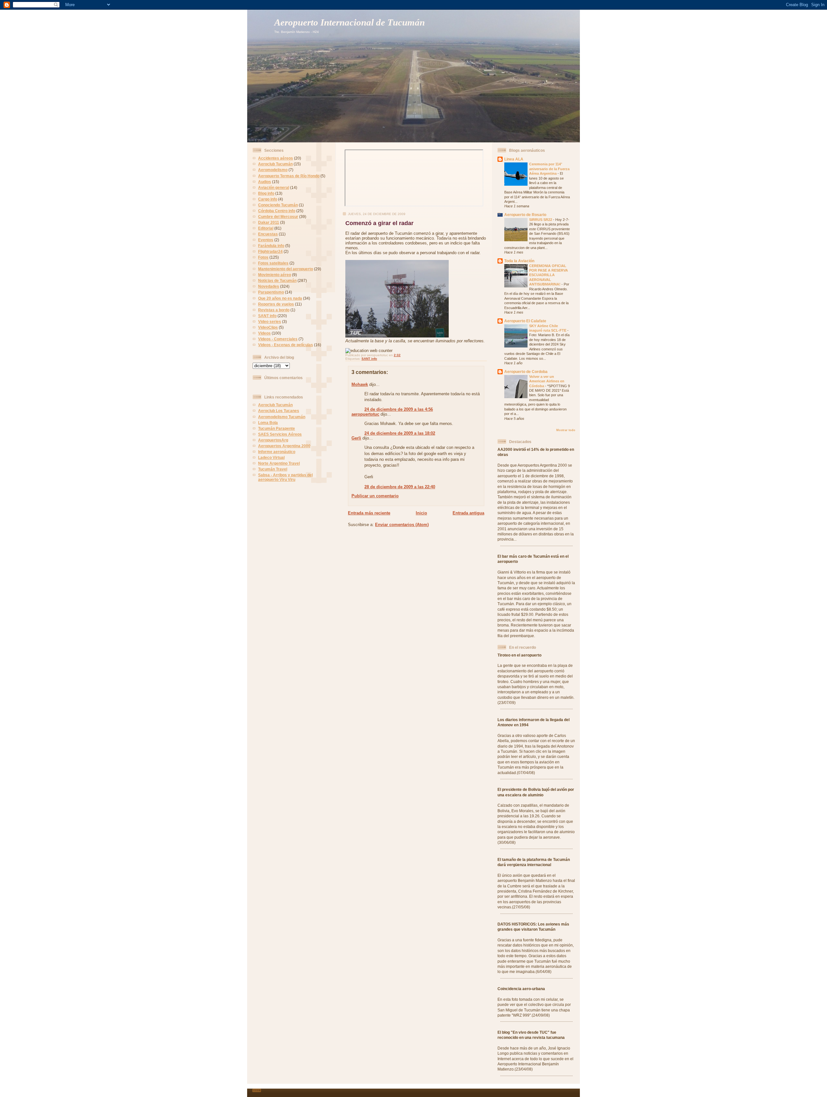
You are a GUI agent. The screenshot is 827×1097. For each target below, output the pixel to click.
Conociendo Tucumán (278, 205)
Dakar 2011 (268, 222)
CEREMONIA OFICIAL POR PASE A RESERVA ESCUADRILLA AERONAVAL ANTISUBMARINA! (548, 275)
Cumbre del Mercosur (278, 216)
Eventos (265, 240)
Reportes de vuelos (276, 304)
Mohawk (359, 384)
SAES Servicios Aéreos (280, 434)
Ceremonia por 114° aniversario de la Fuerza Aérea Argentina (549, 168)
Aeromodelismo (273, 170)
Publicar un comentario (375, 495)
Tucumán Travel (272, 469)
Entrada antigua (468, 513)
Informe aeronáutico (276, 452)
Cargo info (267, 199)
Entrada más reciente (369, 513)
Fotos (263, 257)
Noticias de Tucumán (277, 280)
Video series (269, 321)
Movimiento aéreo (274, 275)
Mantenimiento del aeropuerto (285, 269)
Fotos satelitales (273, 263)
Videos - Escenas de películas (285, 345)
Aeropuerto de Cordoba (526, 371)
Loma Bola (268, 422)
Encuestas (268, 234)
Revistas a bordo (273, 310)
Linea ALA (513, 159)
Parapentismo (271, 292)
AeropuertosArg (273, 440)
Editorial (265, 228)
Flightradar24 (270, 251)
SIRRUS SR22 (541, 220)
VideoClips (268, 327)
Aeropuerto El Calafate (525, 321)
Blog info (266, 193)
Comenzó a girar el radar (379, 223)
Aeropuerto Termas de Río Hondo (288, 176)
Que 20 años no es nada (280, 298)
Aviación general (273, 187)
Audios (264, 182)
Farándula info (271, 245)
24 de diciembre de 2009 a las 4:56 (398, 409)
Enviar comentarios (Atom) (402, 524)
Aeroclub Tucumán (275, 164)
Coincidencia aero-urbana (521, 989)
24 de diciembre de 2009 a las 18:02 (399, 433)
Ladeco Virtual (271, 457)
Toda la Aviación (519, 261)
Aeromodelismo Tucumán (281, 417)
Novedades (268, 286)
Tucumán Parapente (276, 428)
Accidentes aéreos (275, 158)
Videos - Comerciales (278, 339)
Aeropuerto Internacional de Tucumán (349, 22)
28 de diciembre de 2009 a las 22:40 (399, 486)
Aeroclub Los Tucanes (278, 411)
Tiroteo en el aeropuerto (519, 655)
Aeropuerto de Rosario (525, 214)
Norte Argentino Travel (279, 463)
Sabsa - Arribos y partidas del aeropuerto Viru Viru (285, 477)
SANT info (267, 316)
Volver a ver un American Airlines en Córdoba (546, 381)
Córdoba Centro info (276, 211)
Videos (264, 333)
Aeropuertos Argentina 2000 (284, 446)
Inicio (421, 513)
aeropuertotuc (365, 414)
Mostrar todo (565, 430)
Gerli (356, 438)
